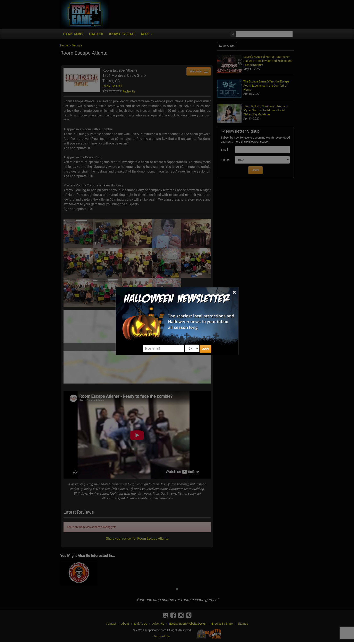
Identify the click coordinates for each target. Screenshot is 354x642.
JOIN (205, 348)
